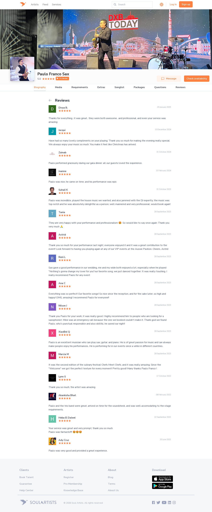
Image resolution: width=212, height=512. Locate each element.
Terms (111, 483)
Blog (110, 477)
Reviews (180, 87)
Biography (40, 87)
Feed (45, 4)
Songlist (119, 87)
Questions (160, 87)
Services (56, 4)
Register (69, 477)
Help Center (26, 490)
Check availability (197, 78)
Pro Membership (73, 483)
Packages (139, 87)
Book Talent (26, 477)
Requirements (80, 87)
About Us (113, 490)
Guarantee (25, 483)
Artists (35, 4)
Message (171, 78)
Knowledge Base (73, 490)
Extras (101, 87)
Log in (173, 4)
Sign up (186, 4)
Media (58, 87)
